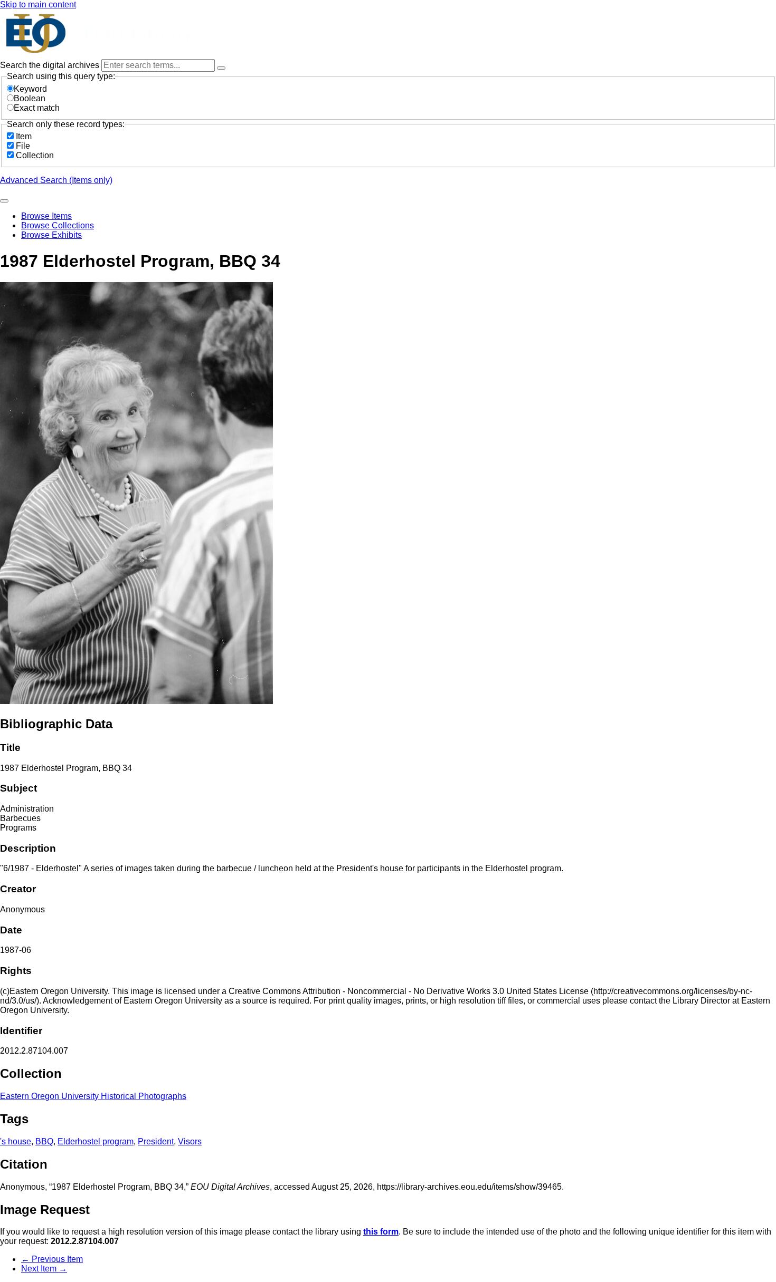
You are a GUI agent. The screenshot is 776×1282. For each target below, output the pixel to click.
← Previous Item (52, 1259)
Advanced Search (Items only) (56, 180)
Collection (35, 155)
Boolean (29, 98)
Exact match (37, 107)
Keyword (30, 88)
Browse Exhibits (51, 234)
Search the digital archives (50, 65)
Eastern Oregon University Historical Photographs (93, 1096)
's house (15, 1141)
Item (24, 136)
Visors (190, 1141)
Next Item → (44, 1268)
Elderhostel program (96, 1141)
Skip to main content (38, 4)
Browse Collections (57, 225)
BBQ (44, 1141)
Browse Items (46, 215)
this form (381, 1231)
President (156, 1141)
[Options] (221, 68)
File (23, 145)
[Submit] (4, 201)
